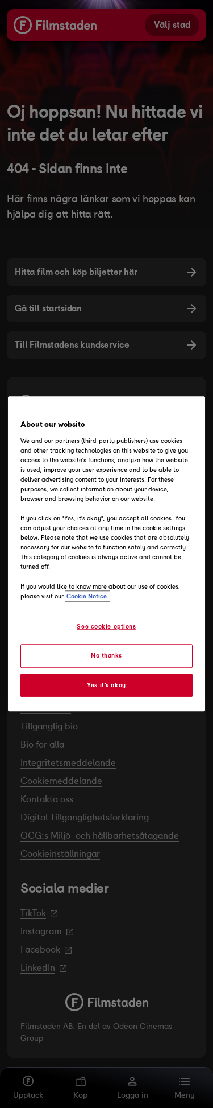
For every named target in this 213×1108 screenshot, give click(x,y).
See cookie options (106, 626)
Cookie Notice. (87, 596)
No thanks (106, 655)
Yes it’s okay (106, 685)
